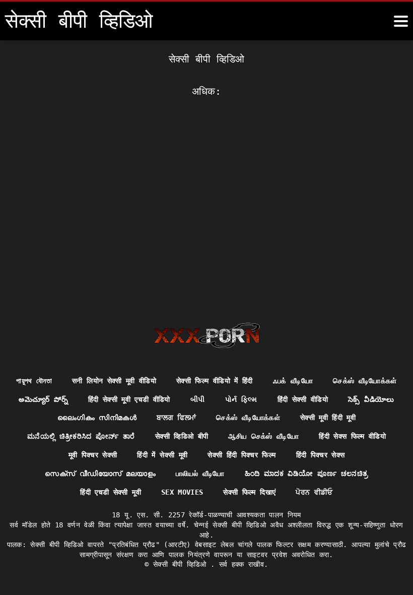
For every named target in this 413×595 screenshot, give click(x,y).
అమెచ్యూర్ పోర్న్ (43, 399)
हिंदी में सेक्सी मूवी (162, 455)
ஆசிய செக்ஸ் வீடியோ (263, 436)
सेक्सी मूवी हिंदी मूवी (328, 417)
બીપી (197, 399)
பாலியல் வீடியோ (200, 473)
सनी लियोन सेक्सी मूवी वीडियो (114, 381)
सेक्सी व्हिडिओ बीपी (182, 436)
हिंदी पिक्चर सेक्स (320, 455)
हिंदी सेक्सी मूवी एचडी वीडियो (129, 399)
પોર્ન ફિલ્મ (241, 399)
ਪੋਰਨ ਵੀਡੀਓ (314, 492)
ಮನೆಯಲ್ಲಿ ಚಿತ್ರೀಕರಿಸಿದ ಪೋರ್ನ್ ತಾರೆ (81, 436)
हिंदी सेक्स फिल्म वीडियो (352, 436)
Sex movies (182, 492)
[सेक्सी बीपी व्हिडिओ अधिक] (401, 21)
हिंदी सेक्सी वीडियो (303, 399)
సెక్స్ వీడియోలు (371, 399)
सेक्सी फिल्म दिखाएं (249, 492)
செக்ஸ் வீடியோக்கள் (365, 381)
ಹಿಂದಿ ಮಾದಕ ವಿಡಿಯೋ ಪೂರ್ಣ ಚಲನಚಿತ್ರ (306, 473)
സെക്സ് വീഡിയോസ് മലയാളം (100, 473)
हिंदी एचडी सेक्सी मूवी (110, 492)
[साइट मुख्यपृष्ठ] (207, 335)
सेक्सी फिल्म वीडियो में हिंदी (214, 381)
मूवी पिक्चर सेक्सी (92, 455)
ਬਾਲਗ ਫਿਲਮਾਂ (176, 417)
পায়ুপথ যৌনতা (34, 381)
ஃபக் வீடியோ (293, 381)
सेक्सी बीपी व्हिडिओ (182, 564)
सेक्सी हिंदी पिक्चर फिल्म (242, 455)
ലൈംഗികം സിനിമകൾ (96, 417)
